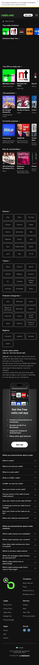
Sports (31, 267)
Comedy (19, 281)
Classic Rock (19, 246)
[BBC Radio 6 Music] (5, 31)
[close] (37, 1)
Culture (19, 267)
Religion (19, 274)
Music (31, 289)
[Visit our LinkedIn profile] (24, 630)
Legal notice (7, 612)
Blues (31, 246)
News (8, 267)
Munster (31, 336)
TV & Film (8, 316)
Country (19, 224)
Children (31, 274)
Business (19, 301)
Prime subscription (29, 616)
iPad (4, 634)
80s (31, 232)
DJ (8, 281)
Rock (19, 217)
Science (19, 323)
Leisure (31, 309)
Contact (25, 605)
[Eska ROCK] (21, 31)
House (19, 239)
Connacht (8, 336)
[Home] (3, 21)
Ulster (8, 343)
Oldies (31, 224)
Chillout (8, 224)
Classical (8, 239)
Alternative (19, 232)
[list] (19, 31)
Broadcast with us (29, 594)
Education (19, 309)
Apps (24, 608)
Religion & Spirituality (8, 309)
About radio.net (28, 583)
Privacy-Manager (8, 620)
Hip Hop (31, 217)
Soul (7, 246)
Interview (8, 289)
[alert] (19, 3)
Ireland (20, 647)
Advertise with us (28, 590)
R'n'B (31, 254)
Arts (7, 301)
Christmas (19, 289)
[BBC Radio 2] (29, 31)
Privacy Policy (7, 608)
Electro (8, 232)
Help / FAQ (26, 612)
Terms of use (7, 605)
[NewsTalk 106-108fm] (13, 31)
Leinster (19, 336)
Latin (8, 254)
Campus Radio (31, 281)
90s (19, 254)
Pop (8, 217)
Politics (7, 274)
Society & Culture (31, 323)
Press (25, 587)
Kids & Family (31, 316)
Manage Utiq (7, 616)
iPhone (5, 630)
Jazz (31, 239)
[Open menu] (36, 15)
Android (5, 638)
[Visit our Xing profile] (29, 630)
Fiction (19, 316)
